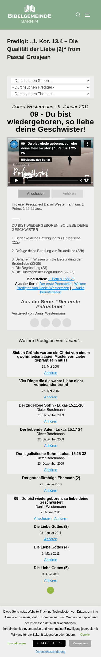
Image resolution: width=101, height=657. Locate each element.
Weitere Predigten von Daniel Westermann (51, 286)
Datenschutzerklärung (50, 651)
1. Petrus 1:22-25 (61, 279)
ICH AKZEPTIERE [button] (49, 643)
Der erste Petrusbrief (55, 284)
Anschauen (35, 193)
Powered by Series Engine (50, 603)
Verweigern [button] (80, 643)
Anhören (69, 193)
